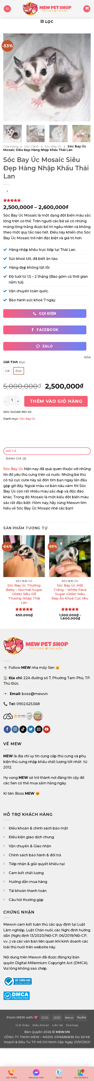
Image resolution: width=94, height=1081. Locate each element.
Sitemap (72, 1025)
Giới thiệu (23, 1025)
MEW (20, 1017)
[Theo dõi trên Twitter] (31, 729)
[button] (7, 9)
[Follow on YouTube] (46, 729)
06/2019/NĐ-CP (73, 936)
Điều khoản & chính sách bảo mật (38, 828)
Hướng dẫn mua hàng (28, 882)
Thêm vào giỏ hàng (56, 401)
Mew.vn (9, 924)
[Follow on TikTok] (23, 729)
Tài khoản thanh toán (28, 891)
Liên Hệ (57, 1025)
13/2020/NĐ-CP (43, 936)
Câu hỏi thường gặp (26, 900)
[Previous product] (7, 191)
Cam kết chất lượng (26, 873)
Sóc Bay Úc (53, 146)
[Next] (83, 77)
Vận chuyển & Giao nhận (30, 846)
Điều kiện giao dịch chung (31, 837)
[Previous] (10, 77)
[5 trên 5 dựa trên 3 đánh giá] (47, 200)
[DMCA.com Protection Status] (16, 995)
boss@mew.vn (35, 694)
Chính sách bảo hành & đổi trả (35, 855)
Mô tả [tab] (11, 451)
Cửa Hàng (10, 146)
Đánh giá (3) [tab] (16, 458)
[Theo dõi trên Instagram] (15, 729)
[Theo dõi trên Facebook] (7, 729)
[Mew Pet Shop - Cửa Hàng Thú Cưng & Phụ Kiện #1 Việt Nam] (47, 9)
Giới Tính (10, 362)
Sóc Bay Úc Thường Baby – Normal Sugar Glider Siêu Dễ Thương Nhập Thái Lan (24, 594)
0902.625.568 (28, 704)
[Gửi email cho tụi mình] (38, 729)
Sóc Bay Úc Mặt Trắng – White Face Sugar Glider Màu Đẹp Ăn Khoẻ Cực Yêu (70, 591)
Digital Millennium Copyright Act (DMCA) (51, 963)
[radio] (7, 371)
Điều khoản (41, 1025)
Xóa (87, 357)
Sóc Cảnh (31, 146)
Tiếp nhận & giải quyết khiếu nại (37, 864)
